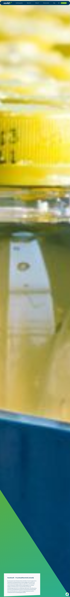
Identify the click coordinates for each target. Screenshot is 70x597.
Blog (54, 2)
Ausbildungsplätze (19, 2)
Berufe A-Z (29, 2)
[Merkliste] (59, 3)
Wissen (36, 2)
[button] (64, 3)
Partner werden (46, 2)
